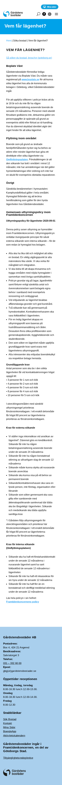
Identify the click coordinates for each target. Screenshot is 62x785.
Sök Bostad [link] (9, 719)
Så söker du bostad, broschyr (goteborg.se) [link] (29, 58)
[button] (56, 14)
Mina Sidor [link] (9, 727)
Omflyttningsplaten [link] (17, 159)
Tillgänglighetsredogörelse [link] (18, 757)
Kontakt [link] (7, 723)
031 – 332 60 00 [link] (12, 663)
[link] (49, 8)
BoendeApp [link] (9, 731)
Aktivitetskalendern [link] (14, 735)
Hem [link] (8, 40)
